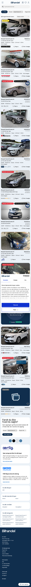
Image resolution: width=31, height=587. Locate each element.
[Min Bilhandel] (28, 2)
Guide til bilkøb (5, 553)
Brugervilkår (4, 567)
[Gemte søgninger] (22, 2)
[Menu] (2, 2)
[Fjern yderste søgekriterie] (16, 430)
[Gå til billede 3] (15, 95)
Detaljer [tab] (16, 280)
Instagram (4, 575)
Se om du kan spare (7, 461)
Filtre (5, 11)
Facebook (4, 573)
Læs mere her (6, 482)
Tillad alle (15, 305)
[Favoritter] (25, 2)
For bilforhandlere (6, 563)
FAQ (3, 561)
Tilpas (14, 309)
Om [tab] (25, 280)
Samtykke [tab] (5, 280)
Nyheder (4, 552)
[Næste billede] (28, 28)
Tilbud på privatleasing (7, 555)
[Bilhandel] (15, 2)
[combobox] (23, 16)
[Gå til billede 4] (16, 95)
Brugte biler (4, 550)
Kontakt (4, 578)
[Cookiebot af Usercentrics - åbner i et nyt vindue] (23, 276)
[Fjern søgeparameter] (25, 430)
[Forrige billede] (3, 28)
